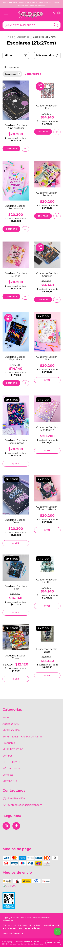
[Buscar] (56, 25)
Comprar (11, 148)
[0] (56, 15)
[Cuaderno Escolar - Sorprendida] (25, 229)
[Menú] (6, 15)
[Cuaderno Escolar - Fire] (57, 132)
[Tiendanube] (13, 934)
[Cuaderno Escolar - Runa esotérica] (25, 149)
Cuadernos (23, 36)
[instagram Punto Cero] (6, 826)
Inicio (10, 36)
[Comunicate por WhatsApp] (57, 931)
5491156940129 (16, 798)
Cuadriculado (10, 74)
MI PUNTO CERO (13, 749)
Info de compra (11, 768)
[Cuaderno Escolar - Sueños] (25, 297)
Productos (9, 742)
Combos (7, 755)
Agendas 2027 (11, 723)
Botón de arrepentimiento (25, 928)
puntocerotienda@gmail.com (25, 804)
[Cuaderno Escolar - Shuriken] (57, 300)
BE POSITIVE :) (11, 762)
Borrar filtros (33, 73)
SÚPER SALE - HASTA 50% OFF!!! (22, 736)
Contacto (8, 774)
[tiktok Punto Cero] (16, 826)
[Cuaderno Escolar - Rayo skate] (25, 383)
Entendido (53, 943)
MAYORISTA (10, 781)
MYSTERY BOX (11, 730)
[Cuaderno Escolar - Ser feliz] (57, 216)
